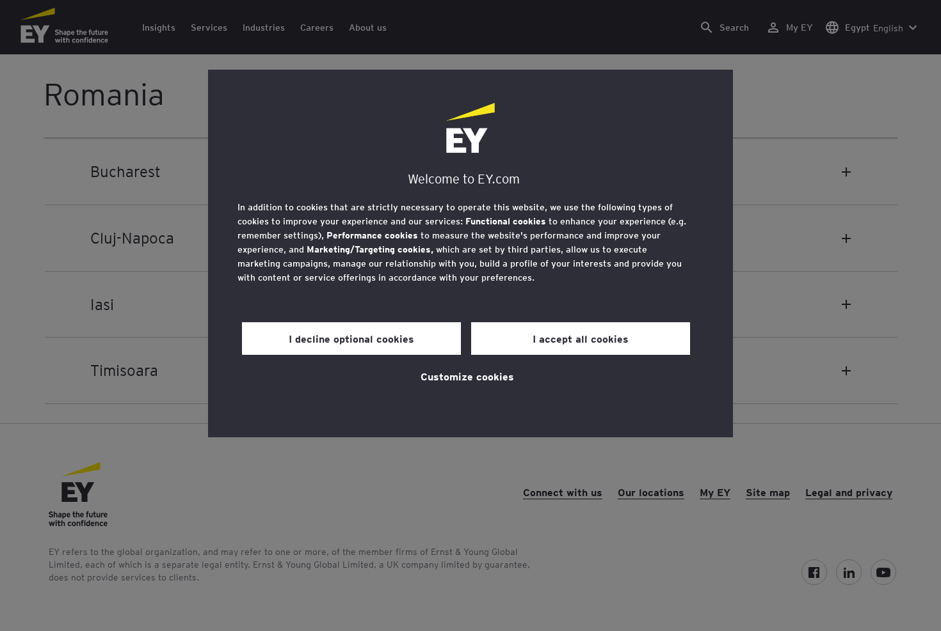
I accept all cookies (581, 338)
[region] (470, 253)
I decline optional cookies (351, 338)
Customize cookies (467, 376)
